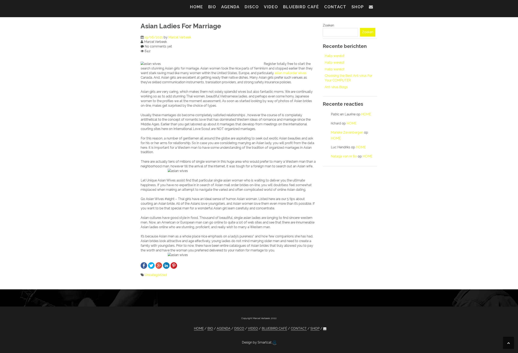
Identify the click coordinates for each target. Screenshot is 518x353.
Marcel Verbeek (179, 37)
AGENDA (230, 6)
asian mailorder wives (291, 73)
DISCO (252, 6)
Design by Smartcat (257, 342)
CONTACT (335, 6)
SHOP (357, 6)
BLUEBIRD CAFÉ (301, 6)
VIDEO (271, 6)
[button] (371, 7)
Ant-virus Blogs (336, 87)
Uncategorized (156, 275)
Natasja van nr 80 (344, 156)
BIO (212, 6)
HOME (196, 6)
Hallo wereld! (334, 56)
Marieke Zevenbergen (347, 132)
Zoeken (328, 25)
